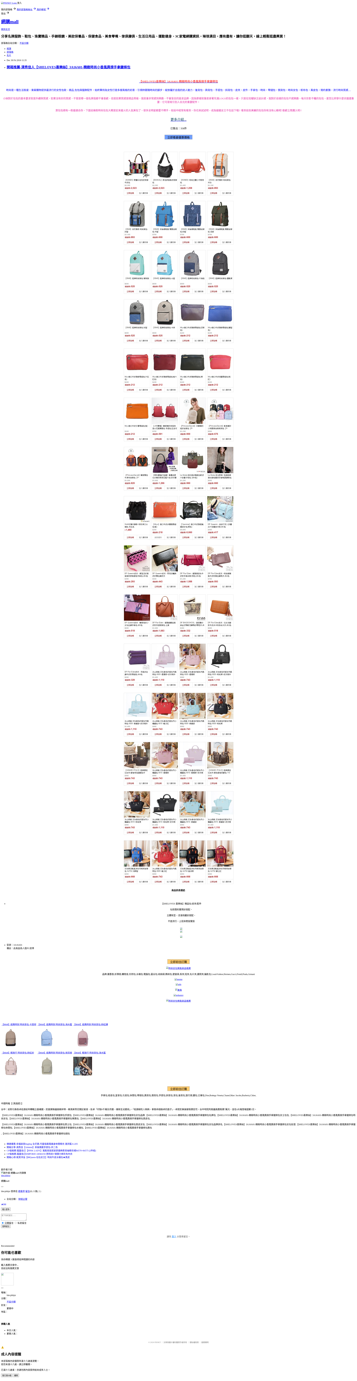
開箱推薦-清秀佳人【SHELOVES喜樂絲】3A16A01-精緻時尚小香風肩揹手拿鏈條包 (68, 67)
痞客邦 (21, 1191)
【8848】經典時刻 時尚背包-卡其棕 (19, 1024)
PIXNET (158, 1342)
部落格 (10, 52)
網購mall (10, 21)
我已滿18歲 (6, 1375)
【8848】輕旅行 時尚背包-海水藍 (89, 1053)
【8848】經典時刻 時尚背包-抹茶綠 (54, 1053)
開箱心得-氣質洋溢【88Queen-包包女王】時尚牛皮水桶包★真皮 (38, 1157)
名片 (9, 55)
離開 (16, 1375)
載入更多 (5, 1209)
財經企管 (22, 1199)
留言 (27, 1191)
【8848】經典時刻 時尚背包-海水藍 (54, 1024)
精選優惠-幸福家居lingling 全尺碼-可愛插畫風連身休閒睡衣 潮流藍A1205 (42, 1144)
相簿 (9, 49)
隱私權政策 (194, 1342)
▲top (3, 1204)
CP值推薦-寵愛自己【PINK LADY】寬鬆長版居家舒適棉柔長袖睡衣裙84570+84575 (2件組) (51, 1150)
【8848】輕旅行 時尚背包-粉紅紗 (18, 1053)
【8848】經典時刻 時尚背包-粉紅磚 (90, 1024)
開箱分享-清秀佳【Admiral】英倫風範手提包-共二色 (32, 1147)
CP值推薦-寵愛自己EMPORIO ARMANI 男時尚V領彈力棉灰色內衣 (39, 1154)
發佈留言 (5, 1226)
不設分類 (24, 43)
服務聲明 (205, 1342)
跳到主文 (5, 29)
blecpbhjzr (5, 1175)
